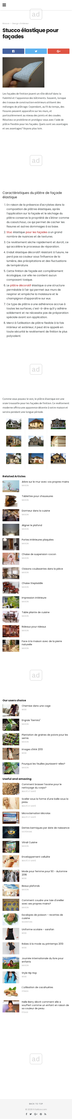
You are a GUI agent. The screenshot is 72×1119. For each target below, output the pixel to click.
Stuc (9, 232)
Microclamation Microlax (36, 813)
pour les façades (36, 232)
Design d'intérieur (20, 23)
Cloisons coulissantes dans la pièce (42, 568)
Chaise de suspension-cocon (39, 554)
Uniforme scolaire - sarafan (38, 929)
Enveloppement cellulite (36, 856)
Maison (6, 23)
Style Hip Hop (29, 973)
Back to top (36, 1103)
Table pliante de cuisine (36, 612)
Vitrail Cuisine (29, 842)
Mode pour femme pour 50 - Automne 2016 (44, 873)
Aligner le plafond (32, 525)
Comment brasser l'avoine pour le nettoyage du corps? (42, 786)
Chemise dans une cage (36, 706)
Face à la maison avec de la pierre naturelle (42, 643)
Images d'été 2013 (32, 749)
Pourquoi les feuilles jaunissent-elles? (43, 763)
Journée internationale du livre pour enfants (42, 960)
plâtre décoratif (20, 285)
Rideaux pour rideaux (34, 626)
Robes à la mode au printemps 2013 (42, 943)
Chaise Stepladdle (32, 583)
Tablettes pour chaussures (37, 496)
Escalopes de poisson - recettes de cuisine (42, 916)
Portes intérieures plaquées (38, 539)
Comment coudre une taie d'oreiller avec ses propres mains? (43, 902)
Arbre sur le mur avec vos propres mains (45, 481)
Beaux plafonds (31, 886)
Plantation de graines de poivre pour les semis (45, 736)
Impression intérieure (34, 597)
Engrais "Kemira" (31, 720)
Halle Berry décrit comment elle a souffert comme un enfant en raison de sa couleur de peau (45, 1005)
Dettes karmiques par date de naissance (45, 828)
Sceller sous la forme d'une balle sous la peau (45, 800)
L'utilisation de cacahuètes (37, 987)
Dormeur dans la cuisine (36, 510)
